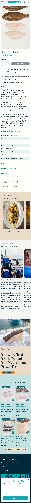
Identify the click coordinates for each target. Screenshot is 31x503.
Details (3, 86)
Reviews (4, 173)
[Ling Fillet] (23, 394)
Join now (15, 498)
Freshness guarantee (8, 168)
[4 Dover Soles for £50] (23, 426)
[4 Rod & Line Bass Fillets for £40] (8, 426)
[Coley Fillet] (8, 394)
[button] (6, 55)
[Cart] (28, 2)
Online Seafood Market (9, 463)
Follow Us (4, 470)
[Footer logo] (15, 476)
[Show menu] (2, 2)
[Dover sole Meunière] (13, 215)
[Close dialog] (28, 480)
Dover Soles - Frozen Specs (11, 132)
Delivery (4, 164)
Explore (4, 467)
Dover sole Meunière (11, 231)
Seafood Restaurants (8, 459)
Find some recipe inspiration (10, 196)
